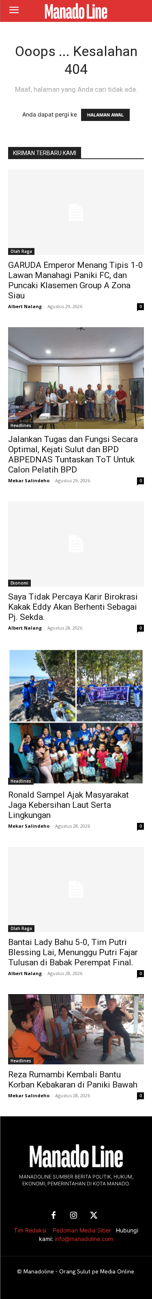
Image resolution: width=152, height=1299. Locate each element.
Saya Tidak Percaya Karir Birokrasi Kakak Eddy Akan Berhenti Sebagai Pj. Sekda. (73, 607)
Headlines (21, 425)
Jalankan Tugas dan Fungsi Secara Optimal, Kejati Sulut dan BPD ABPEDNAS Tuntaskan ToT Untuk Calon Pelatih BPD (73, 454)
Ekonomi (19, 583)
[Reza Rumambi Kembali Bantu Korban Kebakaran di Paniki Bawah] (76, 1029)
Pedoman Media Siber (82, 1230)
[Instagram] (74, 1216)
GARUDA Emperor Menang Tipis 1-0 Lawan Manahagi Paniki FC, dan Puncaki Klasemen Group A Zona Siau (75, 280)
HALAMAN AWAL (105, 115)
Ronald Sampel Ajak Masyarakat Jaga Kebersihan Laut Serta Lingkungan (68, 805)
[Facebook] (53, 1216)
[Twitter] (94, 1216)
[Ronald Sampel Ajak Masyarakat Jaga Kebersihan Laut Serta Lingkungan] (76, 717)
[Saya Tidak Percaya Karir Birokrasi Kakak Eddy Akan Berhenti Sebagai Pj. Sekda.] (76, 544)
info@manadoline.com (84, 1238)
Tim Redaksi (30, 1230)
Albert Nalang (25, 306)
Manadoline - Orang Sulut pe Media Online (79, 1271)
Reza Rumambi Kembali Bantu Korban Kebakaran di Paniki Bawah (72, 1080)
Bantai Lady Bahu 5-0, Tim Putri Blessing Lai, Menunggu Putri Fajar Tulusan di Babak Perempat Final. (73, 952)
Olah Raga (21, 251)
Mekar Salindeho (28, 480)
